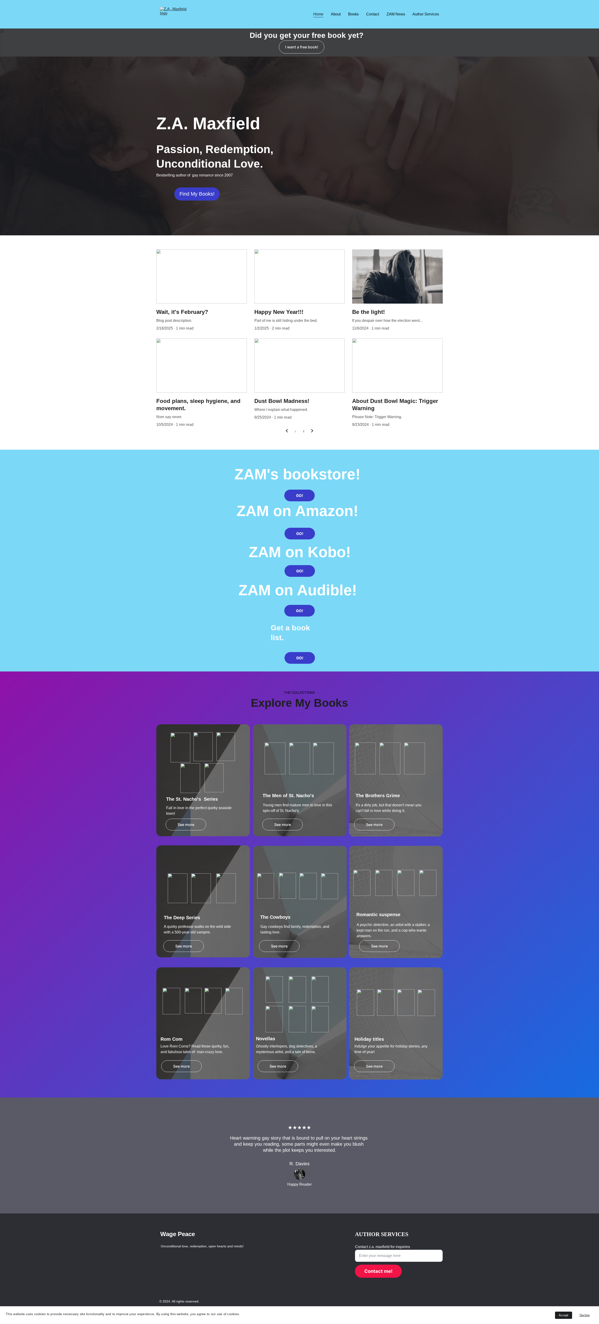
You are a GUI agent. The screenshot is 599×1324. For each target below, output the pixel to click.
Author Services (426, 14)
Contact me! (378, 1271)
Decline (585, 1315)
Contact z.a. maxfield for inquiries (382, 1247)
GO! (299, 495)
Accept (563, 1315)
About (336, 14)
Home (318, 14)
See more (186, 824)
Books (353, 14)
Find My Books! (197, 194)
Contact (372, 14)
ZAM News (396, 14)
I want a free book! (301, 47)
